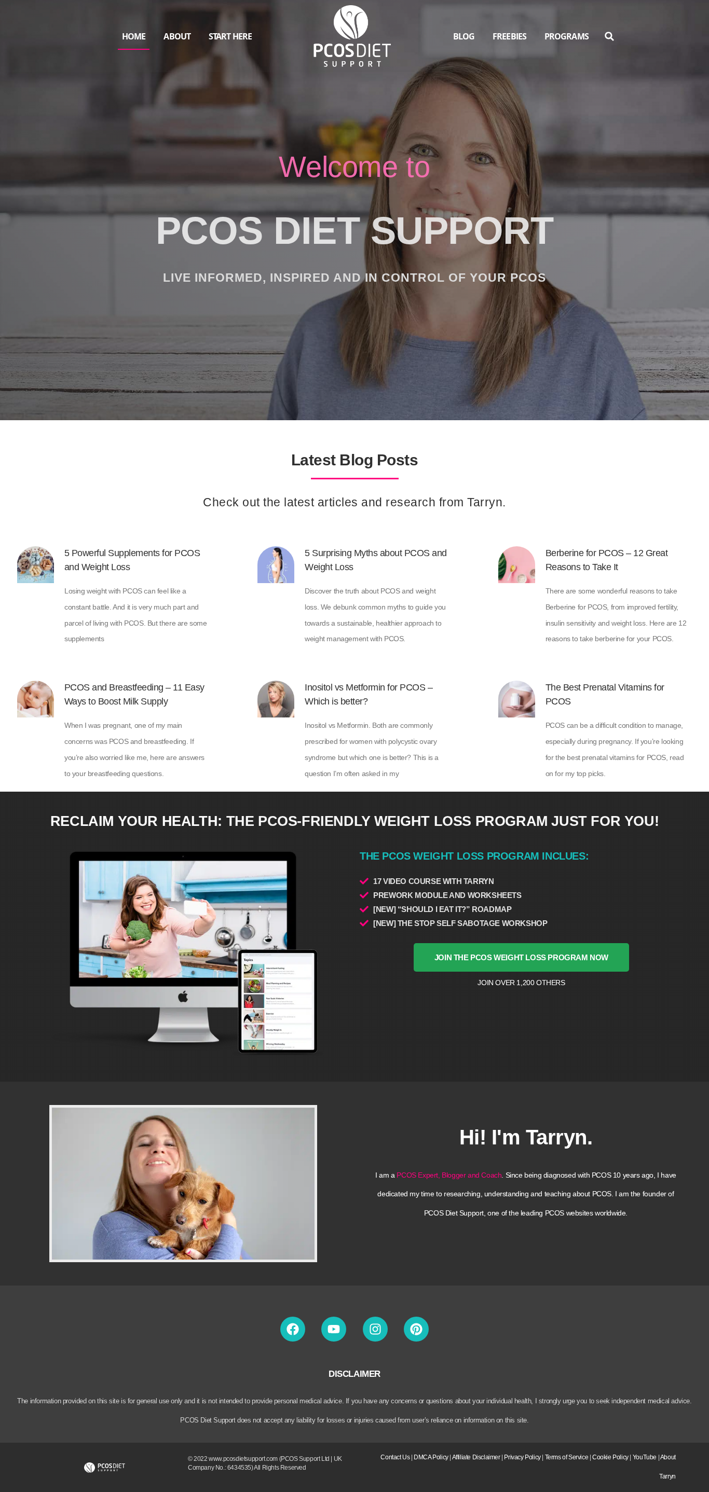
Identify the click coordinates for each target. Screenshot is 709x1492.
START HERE (230, 36)
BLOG (463, 36)
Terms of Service (567, 1457)
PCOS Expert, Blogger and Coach (449, 1175)
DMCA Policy (431, 1457)
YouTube (645, 1457)
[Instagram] (375, 1329)
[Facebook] (292, 1329)
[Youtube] (333, 1329)
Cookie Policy (610, 1457)
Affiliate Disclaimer (476, 1457)
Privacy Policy (522, 1457)
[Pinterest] (416, 1329)
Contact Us (395, 1457)
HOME (133, 36)
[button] (610, 37)
